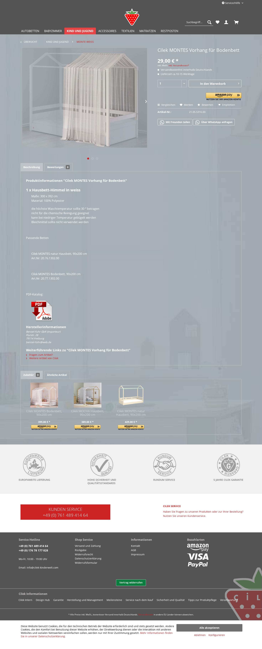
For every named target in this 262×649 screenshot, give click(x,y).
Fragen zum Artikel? (41, 354)
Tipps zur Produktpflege (202, 600)
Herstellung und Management (85, 600)
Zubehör (30, 375)
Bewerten (207, 104)
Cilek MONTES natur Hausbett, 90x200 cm (131, 412)
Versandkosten (145, 614)
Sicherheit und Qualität (171, 600)
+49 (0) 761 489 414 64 (65, 515)
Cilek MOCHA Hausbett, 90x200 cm (87, 412)
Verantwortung (229, 600)
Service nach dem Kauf (139, 600)
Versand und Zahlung (88, 546)
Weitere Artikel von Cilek (43, 358)
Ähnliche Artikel (57, 375)
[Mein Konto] (227, 22)
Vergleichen (168, 104)
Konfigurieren (217, 635)
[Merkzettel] (217, 22)
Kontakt (135, 546)
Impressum (138, 554)
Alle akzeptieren (209, 627)
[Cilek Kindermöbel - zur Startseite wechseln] (132, 17)
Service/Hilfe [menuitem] (232, 3)
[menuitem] (199, 22)
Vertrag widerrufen (131, 582)
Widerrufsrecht (84, 554)
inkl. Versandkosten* (179, 65)
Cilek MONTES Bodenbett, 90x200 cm (44, 412)
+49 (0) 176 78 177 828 (33, 550)
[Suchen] (209, 22)
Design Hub (43, 600)
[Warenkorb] (238, 22)
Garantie (58, 600)
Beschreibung (31, 167)
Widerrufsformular (86, 562)
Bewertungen (57, 167)
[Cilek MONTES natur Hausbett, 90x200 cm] (131, 395)
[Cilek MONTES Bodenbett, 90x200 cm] (44, 395)
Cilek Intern (25, 600)
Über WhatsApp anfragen (216, 122)
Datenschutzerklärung (88, 558)
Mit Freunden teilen (177, 122)
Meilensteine (114, 600)
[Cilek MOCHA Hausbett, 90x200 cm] (88, 395)
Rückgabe (80, 550)
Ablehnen (200, 635)
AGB (133, 550)
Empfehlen (228, 104)
